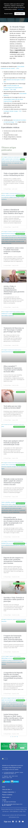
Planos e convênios (7, 794)
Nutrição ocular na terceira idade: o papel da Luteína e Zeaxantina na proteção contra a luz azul (13, 481)
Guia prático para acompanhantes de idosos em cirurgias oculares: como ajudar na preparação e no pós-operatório (14, 521)
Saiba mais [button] (20, 9)
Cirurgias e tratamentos (8, 792)
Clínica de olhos (6, 789)
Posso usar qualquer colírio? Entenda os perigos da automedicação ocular (14, 442)
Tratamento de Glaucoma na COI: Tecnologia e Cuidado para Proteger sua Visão (14, 330)
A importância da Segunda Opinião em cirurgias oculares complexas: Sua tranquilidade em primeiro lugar (13, 676)
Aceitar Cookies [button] (19, 13)
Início (3, 787)
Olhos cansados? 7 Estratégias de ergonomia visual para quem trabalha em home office (13, 369)
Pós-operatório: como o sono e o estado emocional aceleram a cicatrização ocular (14, 250)
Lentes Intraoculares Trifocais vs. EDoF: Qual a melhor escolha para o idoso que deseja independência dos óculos (14, 718)
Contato (4, 800)
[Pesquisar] (25, 154)
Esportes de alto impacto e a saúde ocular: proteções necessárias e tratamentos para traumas (13, 560)
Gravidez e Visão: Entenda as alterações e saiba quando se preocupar (14, 599)
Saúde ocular (5, 797)
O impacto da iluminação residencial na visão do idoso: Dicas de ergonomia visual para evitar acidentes (13, 638)
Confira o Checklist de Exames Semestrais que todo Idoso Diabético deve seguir (14, 211)
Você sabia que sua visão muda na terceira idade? (12, 407)
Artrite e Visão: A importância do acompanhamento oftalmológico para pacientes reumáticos (14, 290)
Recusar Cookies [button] (8, 13)
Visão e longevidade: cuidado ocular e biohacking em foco (14, 174)
